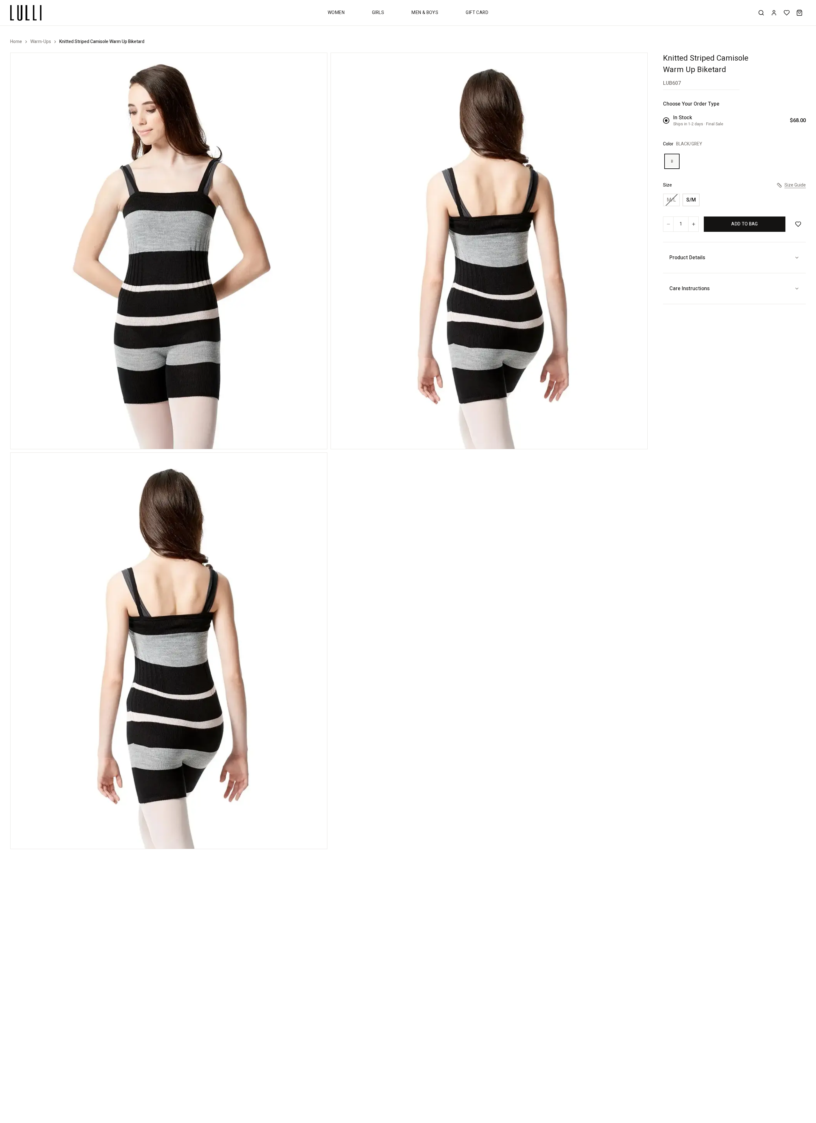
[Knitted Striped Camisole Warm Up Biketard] (168, 251)
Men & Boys (425, 12)
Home (16, 42)
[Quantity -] (668, 224)
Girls (378, 12)
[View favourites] (786, 12)
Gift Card (477, 12)
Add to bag (744, 224)
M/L (671, 200)
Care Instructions (689, 288)
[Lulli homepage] (25, 13)
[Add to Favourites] (798, 224)
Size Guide (795, 185)
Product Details (687, 257)
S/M (691, 200)
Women (336, 12)
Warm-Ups (40, 42)
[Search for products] (761, 12)
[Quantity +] (693, 224)
